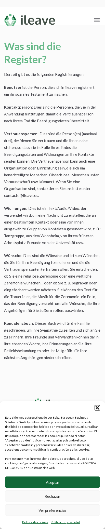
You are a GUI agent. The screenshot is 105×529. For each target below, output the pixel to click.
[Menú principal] (97, 20)
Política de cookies (35, 522)
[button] (97, 407)
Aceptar (52, 482)
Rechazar (52, 496)
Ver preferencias (52, 510)
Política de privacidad (65, 522)
